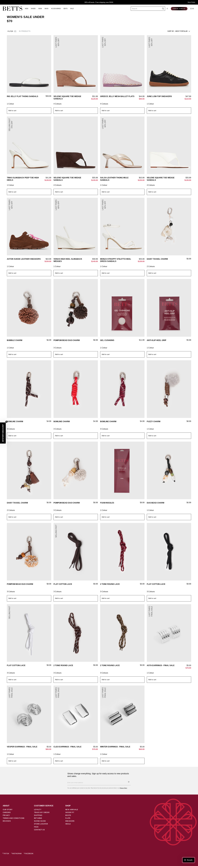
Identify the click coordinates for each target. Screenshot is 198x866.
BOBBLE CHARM (14, 340)
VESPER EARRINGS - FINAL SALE (22, 747)
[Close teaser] (6, 422)
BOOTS (68, 815)
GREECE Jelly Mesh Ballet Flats (117, 96)
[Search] (163, 9)
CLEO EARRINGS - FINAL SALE (67, 747)
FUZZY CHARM (153, 421)
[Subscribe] (128, 782)
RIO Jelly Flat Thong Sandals (22, 96)
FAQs (36, 827)
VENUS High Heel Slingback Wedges (68, 260)
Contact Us (39, 830)
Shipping (38, 815)
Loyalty (37, 810)
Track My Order (42, 812)
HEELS (68, 824)
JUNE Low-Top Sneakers (159, 96)
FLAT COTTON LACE (63, 584)
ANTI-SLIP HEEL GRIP (156, 340)
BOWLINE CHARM (15, 421)
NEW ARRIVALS (71, 810)
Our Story (7, 810)
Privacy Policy (123, 788)
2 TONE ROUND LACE (110, 584)
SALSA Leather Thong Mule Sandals (114, 179)
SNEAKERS (70, 821)
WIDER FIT (69, 812)
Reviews (7, 821)
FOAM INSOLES (107, 503)
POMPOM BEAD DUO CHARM (67, 340)
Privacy (6, 815)
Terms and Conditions (13, 818)
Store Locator (41, 824)
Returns (38, 818)
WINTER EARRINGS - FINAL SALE (115, 747)
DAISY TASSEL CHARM (157, 259)
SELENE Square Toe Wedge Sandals (67, 97)
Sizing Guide (40, 821)
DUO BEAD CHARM (155, 503)
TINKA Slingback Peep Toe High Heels (23, 179)
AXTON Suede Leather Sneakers (24, 259)
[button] (167, 8)
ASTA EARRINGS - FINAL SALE (161, 665)
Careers (7, 812)
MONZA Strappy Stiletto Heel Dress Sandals (115, 260)
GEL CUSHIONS (107, 340)
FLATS (67, 818)
